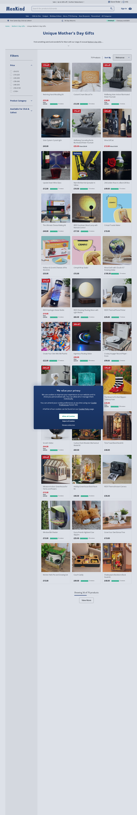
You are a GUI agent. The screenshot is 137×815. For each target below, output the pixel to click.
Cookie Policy (84, 409)
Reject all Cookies (68, 421)
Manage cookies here (68, 425)
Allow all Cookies (68, 416)
